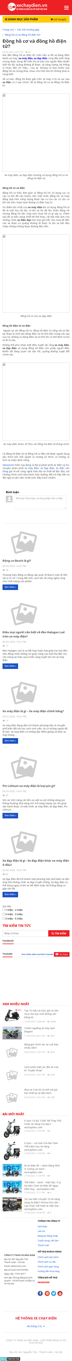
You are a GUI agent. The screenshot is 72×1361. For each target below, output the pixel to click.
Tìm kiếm (60, 933)
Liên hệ (41, 1231)
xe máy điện (32, 468)
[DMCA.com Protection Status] (10, 1358)
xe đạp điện (47, 468)
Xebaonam (8, 465)
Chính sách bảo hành (48, 1257)
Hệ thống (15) (34, 1326)
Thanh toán (43, 1245)
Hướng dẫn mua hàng (49, 1271)
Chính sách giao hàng (48, 1266)
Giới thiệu (42, 1226)
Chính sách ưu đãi (46, 1261)
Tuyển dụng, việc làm (48, 1240)
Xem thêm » (10, 587)
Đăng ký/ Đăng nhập (48, 1235)
